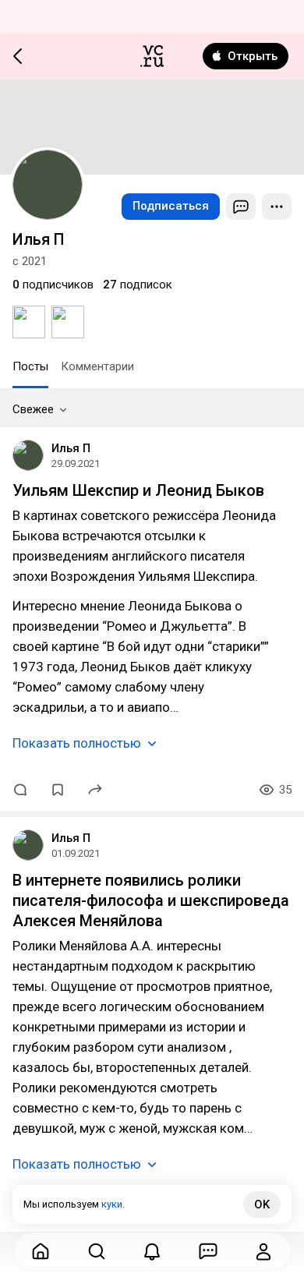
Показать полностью (76, 743)
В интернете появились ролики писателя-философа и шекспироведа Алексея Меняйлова (150, 900)
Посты (30, 366)
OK (262, 1204)
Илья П (70, 448)
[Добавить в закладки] (58, 790)
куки (111, 1204)
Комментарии (97, 366)
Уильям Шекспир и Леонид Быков (138, 490)
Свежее (33, 409)
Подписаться (171, 206)
